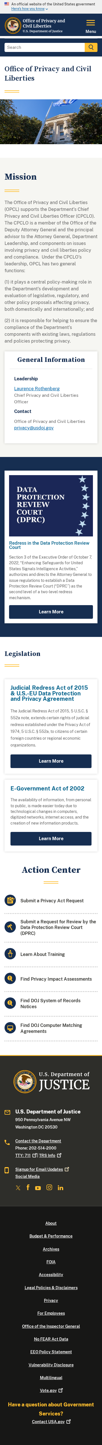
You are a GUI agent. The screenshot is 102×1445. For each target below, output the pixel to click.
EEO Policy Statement (51, 1352)
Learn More (51, 612)
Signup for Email (39, 1169)
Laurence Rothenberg (37, 388)
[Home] (35, 32)
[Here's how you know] (51, 7)
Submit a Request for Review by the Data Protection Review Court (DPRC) (58, 927)
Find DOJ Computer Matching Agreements (51, 1028)
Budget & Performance (51, 1236)
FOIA (51, 1262)
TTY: (23, 1155)
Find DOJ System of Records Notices (50, 1003)
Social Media (27, 1176)
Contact (48, 1421)
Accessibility (51, 1274)
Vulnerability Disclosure (51, 1365)
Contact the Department (38, 1141)
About (51, 1223)
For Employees (51, 1313)
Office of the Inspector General (51, 1326)
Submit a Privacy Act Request (52, 900)
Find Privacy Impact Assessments (56, 979)
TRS (47, 1155)
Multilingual (51, 1377)
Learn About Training (42, 954)
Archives (51, 1249)
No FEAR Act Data (51, 1339)
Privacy (51, 1300)
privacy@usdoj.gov (34, 428)
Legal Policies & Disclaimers (51, 1287)
